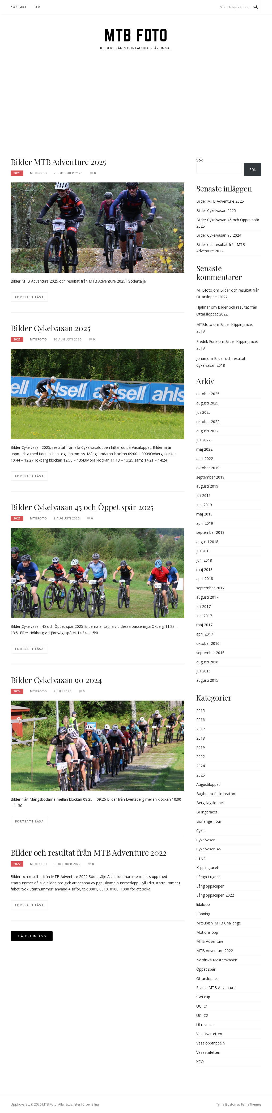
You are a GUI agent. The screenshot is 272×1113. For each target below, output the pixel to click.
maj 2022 (204, 449)
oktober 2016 (207, 643)
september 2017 (210, 587)
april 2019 (204, 523)
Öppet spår (205, 969)
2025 (17, 173)
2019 (200, 747)
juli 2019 (203, 495)
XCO (200, 1061)
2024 (17, 691)
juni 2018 (204, 560)
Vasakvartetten (209, 1033)
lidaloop (203, 904)
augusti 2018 (207, 541)
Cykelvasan (205, 839)
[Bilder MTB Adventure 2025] (97, 227)
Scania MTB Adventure (216, 987)
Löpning (203, 913)
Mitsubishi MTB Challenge (218, 923)
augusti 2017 (207, 597)
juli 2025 (203, 412)
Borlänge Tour (208, 821)
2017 (200, 728)
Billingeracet (206, 812)
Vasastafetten (208, 1052)
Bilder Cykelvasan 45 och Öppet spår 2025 (82, 507)
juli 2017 (203, 606)
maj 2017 (204, 624)
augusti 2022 (207, 430)
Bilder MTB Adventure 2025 (58, 161)
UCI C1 (202, 1006)
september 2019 (210, 477)
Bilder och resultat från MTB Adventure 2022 (88, 852)
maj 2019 (204, 514)
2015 (200, 710)
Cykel (200, 830)
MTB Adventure (209, 941)
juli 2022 (203, 439)
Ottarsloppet (207, 978)
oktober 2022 (207, 421)
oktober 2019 (207, 467)
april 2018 (204, 578)
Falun (201, 858)
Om (37, 7)
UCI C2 (202, 1015)
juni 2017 (204, 615)
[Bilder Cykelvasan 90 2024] (97, 745)
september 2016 (210, 652)
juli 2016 (203, 670)
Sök (199, 160)
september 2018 (210, 532)
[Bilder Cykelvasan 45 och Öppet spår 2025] (97, 572)
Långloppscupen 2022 (215, 895)
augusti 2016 (207, 661)
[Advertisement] (136, 104)
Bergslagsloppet (210, 802)
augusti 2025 (207, 403)
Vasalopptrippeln (210, 1043)
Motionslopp (207, 932)
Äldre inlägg (33, 936)
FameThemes (251, 1104)
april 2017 (204, 634)
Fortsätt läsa (29, 297)
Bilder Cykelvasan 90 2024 (56, 680)
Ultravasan (205, 1024)
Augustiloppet (208, 784)
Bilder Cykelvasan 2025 (50, 328)
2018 (200, 738)
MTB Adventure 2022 (214, 950)
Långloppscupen (210, 886)
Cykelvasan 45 (208, 848)
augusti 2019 (207, 486)
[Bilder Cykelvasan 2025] (97, 393)
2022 (17, 864)
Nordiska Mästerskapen (216, 959)
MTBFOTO (38, 173)
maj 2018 (204, 569)
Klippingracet (207, 867)
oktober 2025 (207, 393)
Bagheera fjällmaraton (215, 793)
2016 (200, 719)
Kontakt (19, 7)
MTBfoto (204, 290)
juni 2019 (204, 504)
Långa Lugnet (208, 876)
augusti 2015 (207, 680)
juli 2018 (203, 550)
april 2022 (204, 458)
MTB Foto (136, 35)
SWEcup (203, 996)
